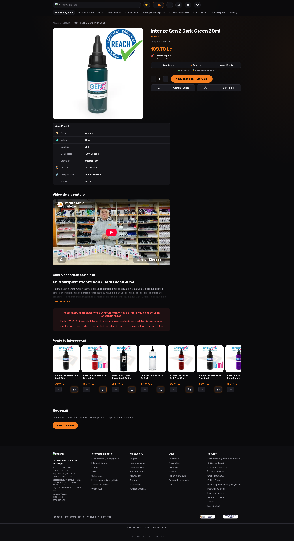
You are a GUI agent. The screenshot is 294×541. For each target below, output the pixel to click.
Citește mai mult (61, 301)
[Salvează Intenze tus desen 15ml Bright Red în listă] (86, 389)
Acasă (56, 22)
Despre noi (174, 458)
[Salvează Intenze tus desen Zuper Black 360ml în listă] (115, 389)
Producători (174, 463)
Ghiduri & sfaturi (215, 480)
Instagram (70, 516)
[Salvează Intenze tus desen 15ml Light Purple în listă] (230, 389)
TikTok (81, 516)
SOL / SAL (96, 476)
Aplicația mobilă (138, 488)
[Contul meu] (188, 5)
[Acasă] (61, 5)
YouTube (91, 516)
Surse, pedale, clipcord (154, 12)
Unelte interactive (215, 476)
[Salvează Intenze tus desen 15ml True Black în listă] (201, 389)
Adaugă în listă (181, 87)
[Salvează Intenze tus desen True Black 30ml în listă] (58, 389)
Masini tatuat (114, 12)
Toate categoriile (64, 12)
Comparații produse (217, 467)
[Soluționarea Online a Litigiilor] (230, 517)
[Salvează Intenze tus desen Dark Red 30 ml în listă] (173, 389)
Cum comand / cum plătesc (105, 458)
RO (160, 5)
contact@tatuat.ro (61, 494)
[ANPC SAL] (207, 517)
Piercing (233, 12)
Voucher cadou (137, 471)
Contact (95, 467)
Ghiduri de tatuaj (215, 463)
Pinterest (106, 516)
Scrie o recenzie (65, 425)
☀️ (146, 5)
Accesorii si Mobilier (179, 12)
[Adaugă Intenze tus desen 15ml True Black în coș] (218, 389)
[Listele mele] (169, 5)
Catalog (66, 22)
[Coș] (197, 5)
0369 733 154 (59, 497)
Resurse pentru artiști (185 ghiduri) (224, 484)
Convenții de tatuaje (179, 480)
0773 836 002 (59, 500)
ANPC (94, 471)
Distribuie (228, 87)
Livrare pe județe (215, 493)
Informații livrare (99, 463)
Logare (133, 458)
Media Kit (173, 471)
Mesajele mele (137, 467)
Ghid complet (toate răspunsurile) (223, 458)
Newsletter (135, 476)
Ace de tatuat (131, 12)
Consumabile (199, 12)
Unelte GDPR (97, 488)
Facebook (58, 516)
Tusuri (101, 12)
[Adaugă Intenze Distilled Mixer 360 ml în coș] (160, 389)
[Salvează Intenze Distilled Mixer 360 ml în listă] (144, 389)
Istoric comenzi (137, 463)
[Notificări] (178, 5)
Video (171, 484)
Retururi (134, 480)
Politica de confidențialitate (104, 480)
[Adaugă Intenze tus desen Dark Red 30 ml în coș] (189, 389)
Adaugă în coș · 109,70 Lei (192, 78)
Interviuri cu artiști (216, 488)
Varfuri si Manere (85, 12)
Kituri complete (218, 12)
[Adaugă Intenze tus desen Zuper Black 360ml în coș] (131, 389)
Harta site (173, 467)
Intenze (155, 36)
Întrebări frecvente (216, 471)
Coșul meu (135, 484)
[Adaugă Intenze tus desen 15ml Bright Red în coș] (103, 389)
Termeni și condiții (100, 484)
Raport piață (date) (178, 476)
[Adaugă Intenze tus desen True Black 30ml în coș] (74, 389)
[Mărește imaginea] (98, 73)
